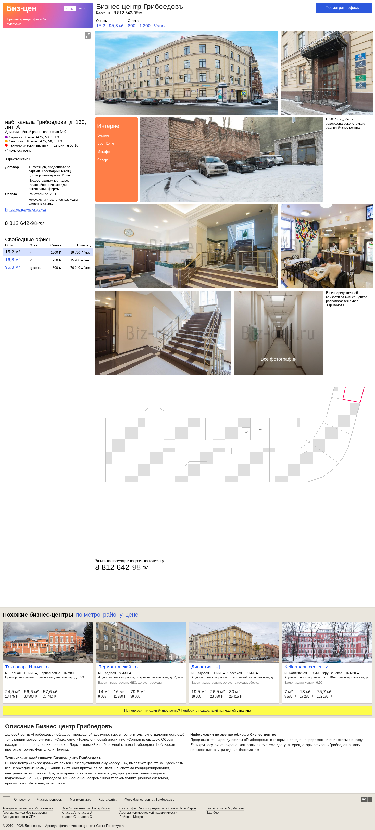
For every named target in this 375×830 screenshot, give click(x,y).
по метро (88, 614)
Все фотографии (279, 359)
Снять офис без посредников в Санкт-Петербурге (157, 808)
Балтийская (298, 673)
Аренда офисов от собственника (28, 808)
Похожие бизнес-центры (38, 614)
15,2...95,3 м (109, 25)
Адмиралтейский (18, 132)
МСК (82, 8)
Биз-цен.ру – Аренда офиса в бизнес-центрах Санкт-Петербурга (74, 826)
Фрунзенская (332, 673)
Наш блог (213, 812)
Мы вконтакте (80, 799)
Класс (103, 13)
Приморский (14, 677)
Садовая (15, 137)
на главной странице (235, 710)
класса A (69, 812)
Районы (125, 817)
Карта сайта (107, 799)
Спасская (16, 141)
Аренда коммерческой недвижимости (148, 812)
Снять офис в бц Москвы (225, 808)
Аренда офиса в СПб (19, 817)
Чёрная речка (49, 673)
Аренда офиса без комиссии (25, 812)
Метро (138, 817)
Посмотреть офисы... (344, 7)
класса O (85, 817)
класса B (85, 812)
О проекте (22, 799)
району (113, 614)
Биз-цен (21, 8)
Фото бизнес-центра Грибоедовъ (149, 799)
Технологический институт (29, 145)
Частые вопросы (49, 799)
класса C (69, 817)
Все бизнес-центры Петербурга (86, 808)
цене (132, 614)
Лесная (15, 673)
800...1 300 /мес (146, 25)
